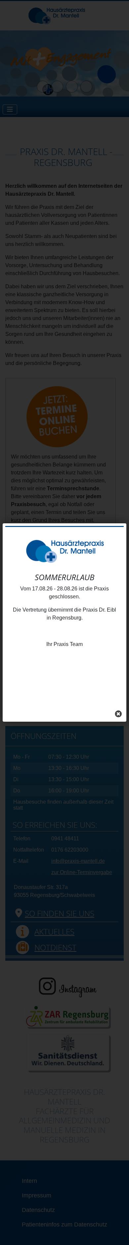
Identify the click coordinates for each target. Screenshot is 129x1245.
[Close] (118, 713)
